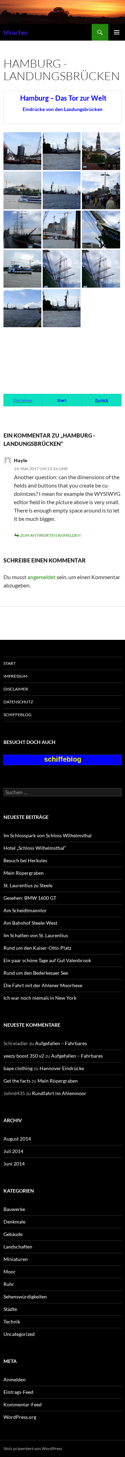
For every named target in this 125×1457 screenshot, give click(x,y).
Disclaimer (15, 689)
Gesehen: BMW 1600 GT (29, 898)
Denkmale (14, 1222)
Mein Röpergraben (23, 873)
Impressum (15, 676)
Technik (11, 1321)
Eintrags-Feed (18, 1392)
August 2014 (17, 1139)
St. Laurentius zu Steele (27, 885)
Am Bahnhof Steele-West (30, 923)
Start (9, 663)
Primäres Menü (116, 32)
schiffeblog (17, 714)
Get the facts (17, 1081)
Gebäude (13, 1234)
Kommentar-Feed (22, 1404)
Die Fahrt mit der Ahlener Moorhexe (42, 985)
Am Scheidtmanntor (25, 910)
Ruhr (8, 1284)
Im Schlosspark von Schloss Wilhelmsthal (47, 835)
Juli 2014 (13, 1151)
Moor (9, 1271)
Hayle (20, 460)
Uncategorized (19, 1334)
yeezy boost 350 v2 (23, 1056)
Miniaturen (15, 1259)
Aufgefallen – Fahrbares (61, 1043)
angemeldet (41, 577)
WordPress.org (19, 1417)
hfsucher (15, 32)
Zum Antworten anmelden (50, 535)
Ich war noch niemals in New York (39, 998)
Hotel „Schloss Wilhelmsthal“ (34, 848)
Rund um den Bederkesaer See (35, 973)
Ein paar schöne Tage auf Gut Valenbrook (47, 960)
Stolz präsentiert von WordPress (32, 1448)
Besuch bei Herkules (25, 860)
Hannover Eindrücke (62, 1068)
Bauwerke (14, 1209)
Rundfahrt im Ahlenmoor (59, 1093)
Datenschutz (18, 701)
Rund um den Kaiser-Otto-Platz (37, 948)
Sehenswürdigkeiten (25, 1296)
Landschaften (17, 1247)
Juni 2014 (14, 1164)
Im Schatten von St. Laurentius (35, 935)
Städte (10, 1309)
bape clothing (18, 1068)
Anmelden (14, 1379)
